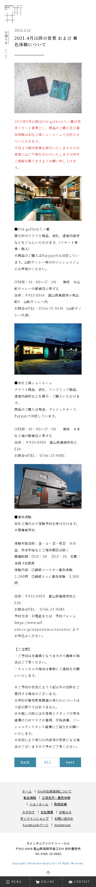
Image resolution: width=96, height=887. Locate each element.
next (70, 762)
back (25, 762)
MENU (16, 882)
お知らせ (65, 812)
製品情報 (29, 797)
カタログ (28, 812)
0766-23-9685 (51, 853)
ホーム (26, 791)
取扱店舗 (60, 804)
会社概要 (47, 812)
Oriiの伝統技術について (54, 791)
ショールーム (39, 804)
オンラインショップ (34, 818)
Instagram (62, 824)
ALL (47, 762)
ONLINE (48, 882)
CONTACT (82, 882)
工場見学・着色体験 (56, 797)
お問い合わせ (63, 818)
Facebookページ (36, 824)
